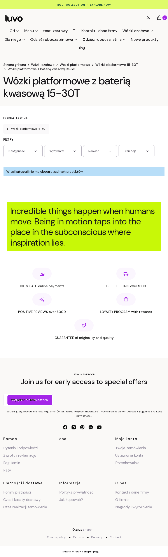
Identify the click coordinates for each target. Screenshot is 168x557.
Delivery (96, 537)
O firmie (122, 499)
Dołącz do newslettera (30, 400)
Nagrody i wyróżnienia (133, 507)
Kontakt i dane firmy (132, 492)
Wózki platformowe (75, 65)
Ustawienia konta (129, 455)
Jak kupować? (71, 499)
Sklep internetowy (79, 551)
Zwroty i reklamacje (19, 455)
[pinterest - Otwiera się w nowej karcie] (82, 427)
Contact (115, 537)
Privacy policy (56, 537)
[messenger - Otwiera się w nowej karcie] (90, 427)
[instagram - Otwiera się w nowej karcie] (73, 427)
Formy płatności (17, 492)
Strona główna (14, 65)
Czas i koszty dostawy (21, 499)
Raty (7, 470)
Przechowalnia (127, 462)
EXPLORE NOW (100, 5)
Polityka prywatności (76, 492)
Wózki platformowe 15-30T (116, 65)
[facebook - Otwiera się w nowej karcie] (65, 427)
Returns (78, 537)
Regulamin (11, 462)
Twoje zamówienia (130, 448)
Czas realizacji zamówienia (25, 507)
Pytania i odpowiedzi (20, 448)
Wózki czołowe (42, 65)
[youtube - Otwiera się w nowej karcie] (99, 427)
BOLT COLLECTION (71, 5)
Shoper (88, 529)
